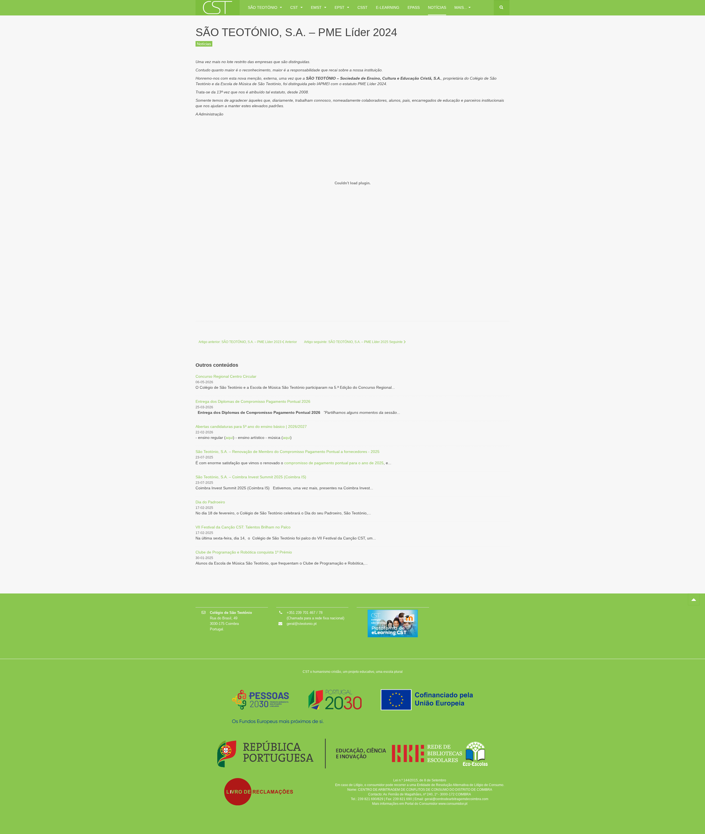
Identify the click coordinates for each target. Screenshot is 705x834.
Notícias (437, 7)
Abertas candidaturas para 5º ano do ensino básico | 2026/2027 (251, 426)
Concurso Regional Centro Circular (226, 376)
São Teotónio (263, 7)
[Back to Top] (693, 599)
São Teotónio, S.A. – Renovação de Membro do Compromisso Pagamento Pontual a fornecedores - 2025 (287, 451)
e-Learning (387, 7)
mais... (460, 7)
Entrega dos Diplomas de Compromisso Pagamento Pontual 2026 (253, 401)
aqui (229, 437)
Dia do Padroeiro (210, 502)
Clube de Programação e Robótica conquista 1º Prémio (244, 552)
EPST (340, 7)
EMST (317, 7)
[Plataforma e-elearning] (393, 623)
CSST (362, 7)
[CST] (218, 7)
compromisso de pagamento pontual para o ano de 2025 (334, 463)
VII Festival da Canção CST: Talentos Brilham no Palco (243, 527)
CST (294, 7)
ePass (414, 7)
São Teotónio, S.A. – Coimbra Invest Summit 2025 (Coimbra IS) (251, 477)
